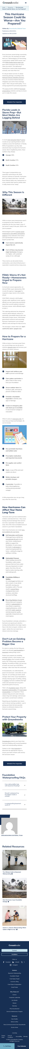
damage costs (12, 347)
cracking (6, 680)
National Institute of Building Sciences (13, 77)
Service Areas (14, 1027)
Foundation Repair (14, 976)
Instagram (15, 965)
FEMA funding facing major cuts (14, 62)
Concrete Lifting (14, 981)
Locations (14, 954)
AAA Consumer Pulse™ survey (16, 140)
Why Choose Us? (14, 991)
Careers (14, 994)
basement (5, 652)
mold (13, 610)
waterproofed (15, 604)
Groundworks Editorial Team (17, 28)
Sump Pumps (14, 987)
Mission (14, 1003)
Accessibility (19, 1036)
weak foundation (18, 650)
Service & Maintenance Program (15, 1011)
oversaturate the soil (12, 539)
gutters (9, 659)
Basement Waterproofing (14, 973)
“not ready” (18, 291)
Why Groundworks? (14, 1008)
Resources (10, 7)
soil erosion (16, 547)
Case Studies (14, 1019)
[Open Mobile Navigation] (26, 3)
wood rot (18, 610)
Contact (14, 950)
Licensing (14, 1033)
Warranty (14, 1006)
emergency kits (17, 419)
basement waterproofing (9, 690)
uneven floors (15, 589)
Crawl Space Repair (14, 978)
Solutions (14, 970)
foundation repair (14, 688)
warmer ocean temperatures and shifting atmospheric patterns (13, 233)
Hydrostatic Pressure (12, 558)
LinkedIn (17, 962)
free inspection (16, 748)
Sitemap (25, 1036)
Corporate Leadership (14, 997)
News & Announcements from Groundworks (14, 1024)
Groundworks (6, 741)
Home (3, 7)
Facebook (8, 962)
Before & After (14, 1021)
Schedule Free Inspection (14, 102)
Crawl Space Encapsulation (14, 984)
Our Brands (14, 1000)
